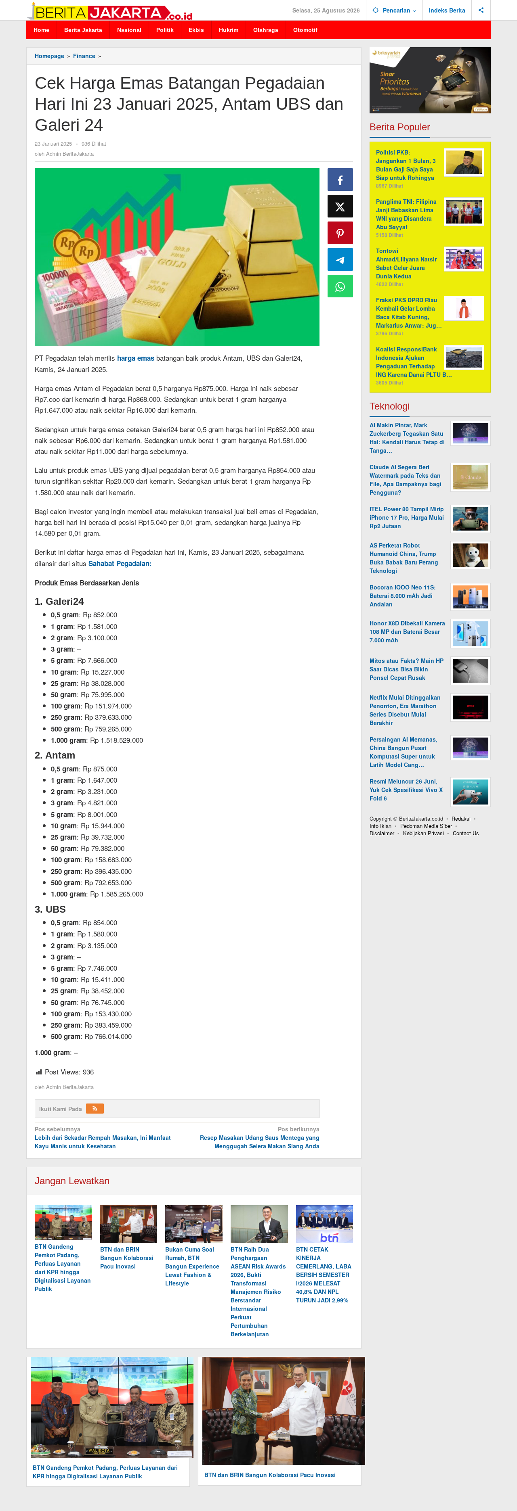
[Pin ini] (340, 233)
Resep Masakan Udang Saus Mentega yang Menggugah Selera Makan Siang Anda (259, 1137)
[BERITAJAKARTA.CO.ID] (109, 10)
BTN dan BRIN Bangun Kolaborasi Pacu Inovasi (126, 1257)
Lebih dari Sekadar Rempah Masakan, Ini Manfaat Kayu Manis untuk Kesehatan (103, 1137)
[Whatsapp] (340, 286)
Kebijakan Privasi (423, 833)
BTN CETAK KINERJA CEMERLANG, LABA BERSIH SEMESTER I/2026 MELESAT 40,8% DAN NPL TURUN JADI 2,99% (323, 1274)
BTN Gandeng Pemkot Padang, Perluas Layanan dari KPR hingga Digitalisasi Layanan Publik (63, 1267)
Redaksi (461, 818)
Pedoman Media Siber (426, 826)
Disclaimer (382, 833)
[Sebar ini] (340, 179)
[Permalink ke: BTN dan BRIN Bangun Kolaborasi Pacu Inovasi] (129, 1224)
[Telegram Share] (340, 259)
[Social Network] (481, 10)
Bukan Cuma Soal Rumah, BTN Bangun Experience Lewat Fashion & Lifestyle (192, 1266)
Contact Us (466, 833)
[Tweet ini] (340, 206)
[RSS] (95, 1108)
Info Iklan (380, 826)
